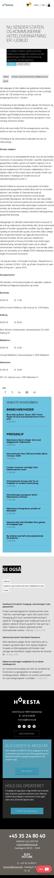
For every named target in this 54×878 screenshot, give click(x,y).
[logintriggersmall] (49, 5)
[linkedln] (29, 727)
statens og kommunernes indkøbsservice (30, 76)
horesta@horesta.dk (27, 719)
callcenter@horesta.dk (27, 844)
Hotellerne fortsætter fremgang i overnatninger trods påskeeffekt (26, 605)
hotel (5, 81)
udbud (6, 76)
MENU (36, 5)
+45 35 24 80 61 (28, 863)
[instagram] (19, 727)
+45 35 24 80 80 (28, 715)
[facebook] (24, 727)
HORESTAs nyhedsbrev (27, 811)
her (9, 141)
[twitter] (34, 727)
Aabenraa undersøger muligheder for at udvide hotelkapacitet (23, 663)
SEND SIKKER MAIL (26, 733)
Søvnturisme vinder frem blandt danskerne (21, 637)
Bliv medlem (27, 771)
